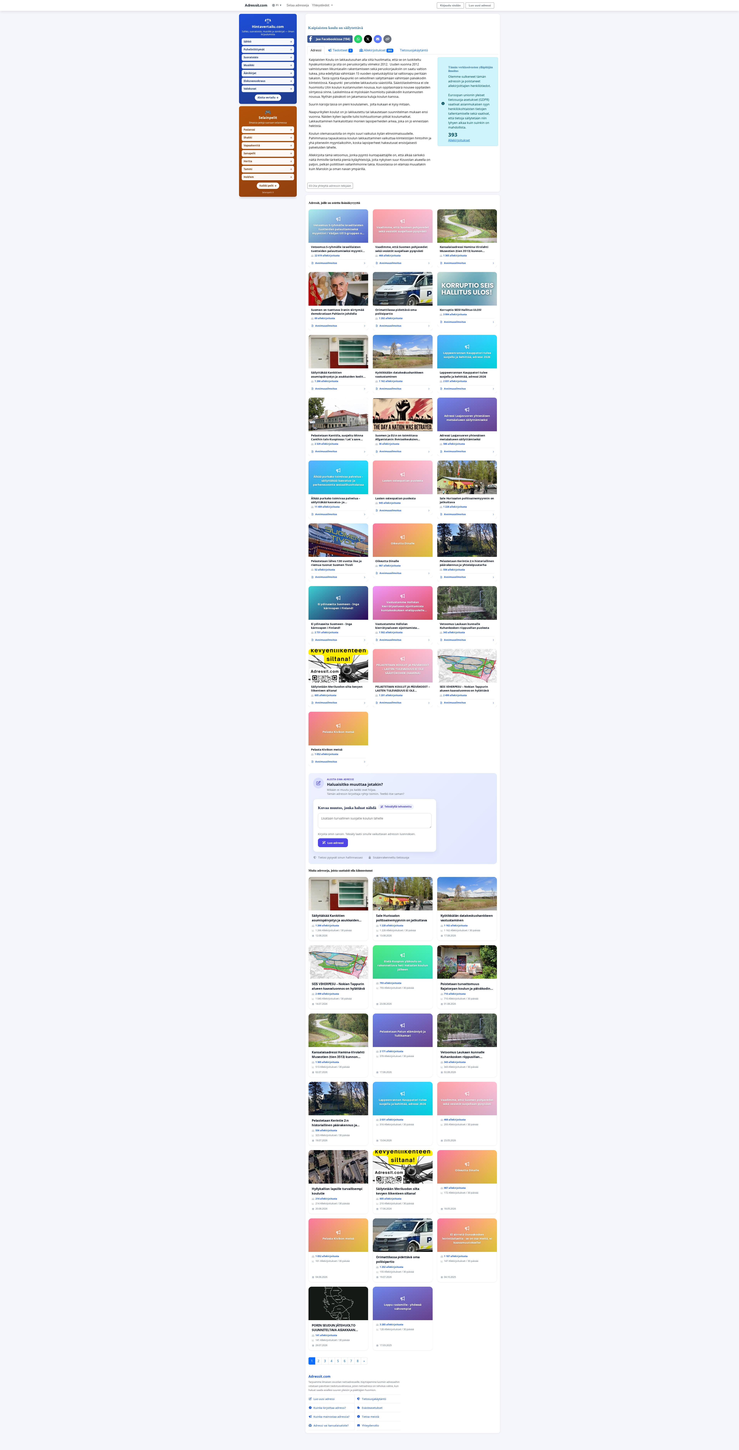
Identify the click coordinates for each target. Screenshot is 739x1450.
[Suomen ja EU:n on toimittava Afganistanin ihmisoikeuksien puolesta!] (402, 427)
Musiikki (268, 65)
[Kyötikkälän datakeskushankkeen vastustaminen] (402, 364)
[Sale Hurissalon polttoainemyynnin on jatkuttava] (467, 490)
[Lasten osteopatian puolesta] (402, 488)
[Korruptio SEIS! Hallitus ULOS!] (467, 299)
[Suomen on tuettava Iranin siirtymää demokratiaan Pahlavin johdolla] (338, 301)
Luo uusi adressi (480, 5)
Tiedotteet (341, 50)
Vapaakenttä (268, 145)
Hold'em (268, 177)
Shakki (268, 137)
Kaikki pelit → (268, 185)
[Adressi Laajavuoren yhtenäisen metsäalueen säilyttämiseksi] (467, 427)
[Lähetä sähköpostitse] (378, 39)
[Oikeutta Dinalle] (402, 550)
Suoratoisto (268, 57)
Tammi (268, 169)
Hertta (268, 161)
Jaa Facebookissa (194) (333, 39)
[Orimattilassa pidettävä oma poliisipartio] (402, 301)
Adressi (316, 50)
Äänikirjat (268, 73)
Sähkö (268, 41)
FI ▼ (279, 5)
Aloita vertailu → (267, 97)
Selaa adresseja (298, 5)
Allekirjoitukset (377, 50)
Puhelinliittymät (268, 49)
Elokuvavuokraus (268, 81)
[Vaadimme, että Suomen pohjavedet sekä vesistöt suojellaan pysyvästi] (402, 238)
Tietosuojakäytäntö (414, 50)
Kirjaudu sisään (450, 5)
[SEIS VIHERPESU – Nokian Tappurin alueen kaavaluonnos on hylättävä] (467, 678)
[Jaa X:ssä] (368, 39)
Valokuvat (268, 88)
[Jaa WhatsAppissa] (358, 39)
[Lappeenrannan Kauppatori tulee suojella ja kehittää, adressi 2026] (467, 364)
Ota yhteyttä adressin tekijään (332, 186)
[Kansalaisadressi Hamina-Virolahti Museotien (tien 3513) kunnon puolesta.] (467, 238)
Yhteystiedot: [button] (321, 5)
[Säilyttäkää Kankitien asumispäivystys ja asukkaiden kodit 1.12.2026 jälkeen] (338, 364)
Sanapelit (268, 153)
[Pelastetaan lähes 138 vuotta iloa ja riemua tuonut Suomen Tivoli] (338, 552)
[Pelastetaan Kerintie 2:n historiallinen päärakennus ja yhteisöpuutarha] (467, 552)
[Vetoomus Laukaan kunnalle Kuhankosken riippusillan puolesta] (467, 615)
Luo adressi (335, 843)
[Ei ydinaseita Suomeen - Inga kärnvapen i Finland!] (338, 615)
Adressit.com (256, 5)
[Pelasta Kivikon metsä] (338, 739)
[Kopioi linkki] (387, 39)
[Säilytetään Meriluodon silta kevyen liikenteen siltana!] (338, 678)
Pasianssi (268, 129)
